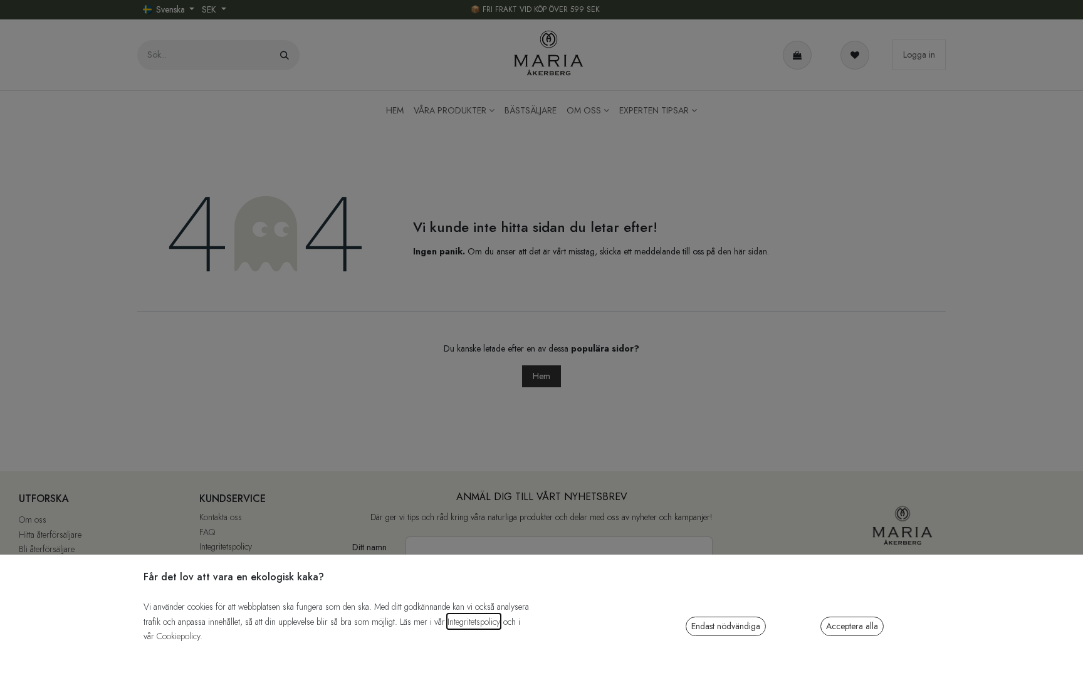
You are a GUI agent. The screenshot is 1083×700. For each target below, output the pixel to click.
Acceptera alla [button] (852, 626)
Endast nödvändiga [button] (725, 626)
